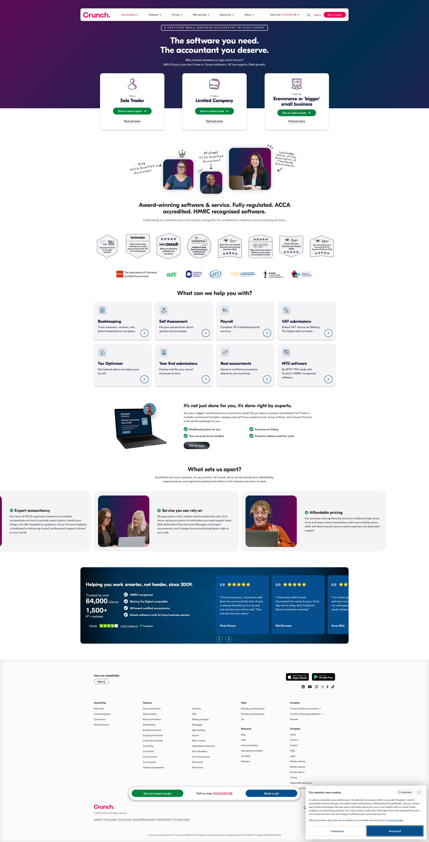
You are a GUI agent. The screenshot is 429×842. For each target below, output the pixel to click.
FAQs (292, 750)
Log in (317, 14)
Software (154, 14)
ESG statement (164, 819)
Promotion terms (181, 819)
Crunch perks (149, 762)
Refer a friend (198, 740)
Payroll (195, 735)
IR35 (194, 713)
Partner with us (297, 772)
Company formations (153, 735)
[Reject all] (419, 792)
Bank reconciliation (152, 719)
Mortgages (197, 724)
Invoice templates (249, 745)
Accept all (395, 831)
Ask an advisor (150, 713)
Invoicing (196, 708)
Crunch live (148, 751)
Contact (294, 745)
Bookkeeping (149, 724)
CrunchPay (148, 745)
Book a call (271, 793)
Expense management (153, 767)
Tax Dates (245, 756)
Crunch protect (150, 756)
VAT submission (199, 751)
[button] (130, 14)
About (247, 14)
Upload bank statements (203, 745)
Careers (294, 739)
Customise (337, 831)
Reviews (294, 719)
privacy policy (396, 820)
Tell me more (196, 445)
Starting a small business (252, 713)
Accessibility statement (144, 819)
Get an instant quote (157, 793)
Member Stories (297, 761)
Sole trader (99, 708)
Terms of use (124, 819)
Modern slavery (297, 766)
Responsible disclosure (301, 782)
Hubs (243, 739)
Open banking (198, 730)
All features (197, 762)
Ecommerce (100, 719)
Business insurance (152, 730)
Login (292, 756)
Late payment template (252, 750)
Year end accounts (201, 756)
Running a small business (253, 708)
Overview (406, 792)
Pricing (293, 777)
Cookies (98, 819)
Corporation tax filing (153, 740)
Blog (243, 734)
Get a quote (335, 14)
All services (197, 767)
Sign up (101, 681)
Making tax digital (200, 719)
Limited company (102, 713)
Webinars (245, 761)
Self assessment (101, 724)
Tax (242, 719)
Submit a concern (298, 788)
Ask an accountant (152, 708)
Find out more (132, 121)
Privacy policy (110, 819)
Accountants (128, 14)
